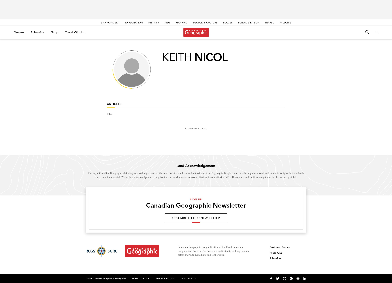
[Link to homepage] (196, 32)
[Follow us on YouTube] (298, 278)
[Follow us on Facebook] (271, 278)
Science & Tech (248, 22)
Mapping (182, 22)
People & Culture (205, 22)
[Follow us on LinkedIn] (304, 278)
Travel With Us (75, 32)
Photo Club (276, 252)
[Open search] (367, 32)
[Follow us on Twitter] (277, 278)
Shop (54, 32)
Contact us (188, 278)
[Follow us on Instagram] (284, 278)
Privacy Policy (165, 278)
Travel (269, 22)
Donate (19, 32)
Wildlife (285, 22)
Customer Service (280, 247)
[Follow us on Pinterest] (291, 278)
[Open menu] (376, 32)
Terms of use (140, 278)
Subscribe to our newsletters (196, 218)
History (153, 22)
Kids (167, 22)
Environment (110, 22)
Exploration (134, 22)
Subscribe (37, 32)
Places (228, 22)
